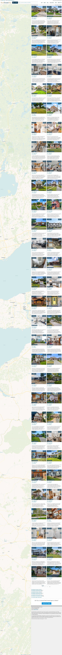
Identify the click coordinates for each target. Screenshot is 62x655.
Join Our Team (46, 603)
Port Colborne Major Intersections (36, 597)
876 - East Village (49, 211)
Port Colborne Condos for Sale (36, 589)
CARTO (30, 654)
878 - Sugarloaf (49, 56)
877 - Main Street (34, 37)
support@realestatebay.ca (10, 0)
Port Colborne (34, 38)
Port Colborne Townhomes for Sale (36, 590)
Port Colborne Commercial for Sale (36, 595)
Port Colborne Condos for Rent (36, 592)
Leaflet (21, 654)
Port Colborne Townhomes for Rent (36, 593)
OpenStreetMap (24, 654)
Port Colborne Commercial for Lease (37, 596)
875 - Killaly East (49, 114)
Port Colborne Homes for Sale (36, 591)
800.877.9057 (3, 0)
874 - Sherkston (49, 37)
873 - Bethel (33, 114)
